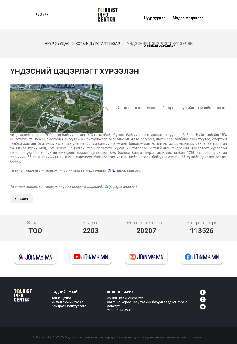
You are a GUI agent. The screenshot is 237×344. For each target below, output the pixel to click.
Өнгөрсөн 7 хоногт (146, 222)
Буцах (24, 199)
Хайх (43, 14)
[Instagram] (203, 299)
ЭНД (108, 186)
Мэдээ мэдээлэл (188, 29)
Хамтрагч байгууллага (68, 306)
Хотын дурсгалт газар (97, 43)
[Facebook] (203, 292)
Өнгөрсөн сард (202, 222)
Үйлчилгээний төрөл (67, 302)
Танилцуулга (61, 298)
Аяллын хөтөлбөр (159, 57)
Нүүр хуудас (154, 29)
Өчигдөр (90, 222)
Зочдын (35, 222)
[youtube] (203, 306)
